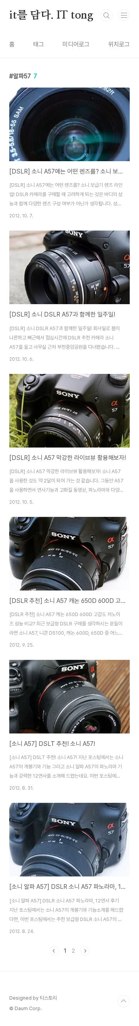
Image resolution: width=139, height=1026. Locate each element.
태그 (38, 44)
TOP (123, 1001)
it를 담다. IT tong (51, 15)
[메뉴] (124, 15)
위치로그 (119, 44)
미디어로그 (76, 44)
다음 (85, 950)
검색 (106, 15)
